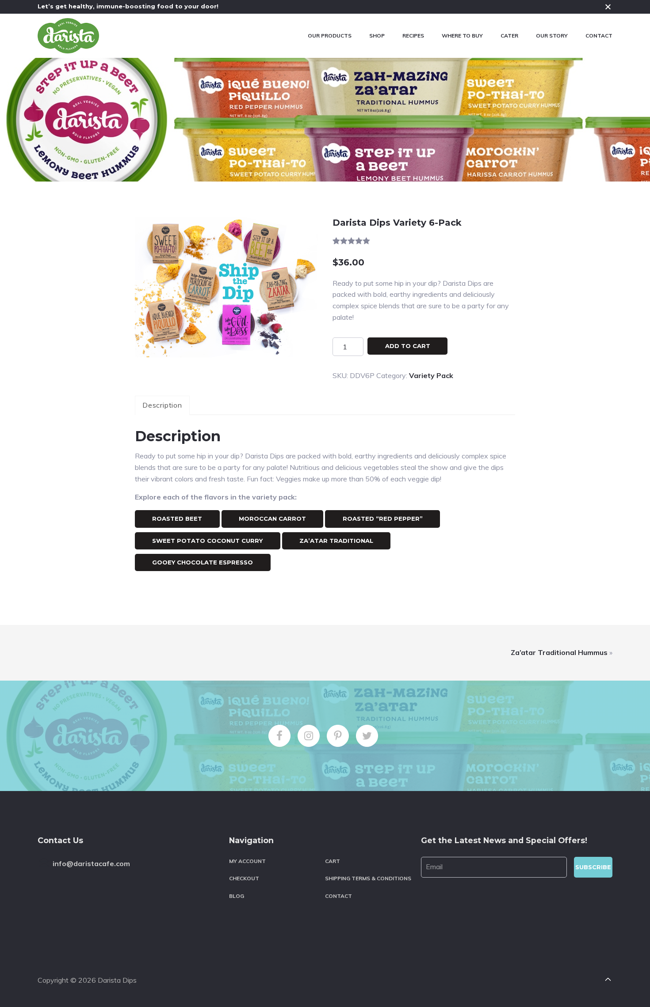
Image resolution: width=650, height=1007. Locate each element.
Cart (332, 861)
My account (247, 861)
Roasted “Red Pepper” (383, 518)
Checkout (244, 878)
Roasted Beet (177, 518)
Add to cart (407, 345)
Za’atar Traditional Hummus (559, 652)
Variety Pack (431, 375)
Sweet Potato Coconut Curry (207, 540)
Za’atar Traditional (336, 540)
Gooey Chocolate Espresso (202, 562)
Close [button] (608, 6)
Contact (338, 896)
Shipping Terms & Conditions (368, 878)
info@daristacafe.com (91, 863)
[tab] (162, 405)
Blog (236, 896)
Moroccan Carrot (272, 518)
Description (162, 405)
